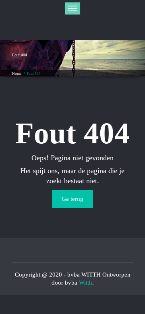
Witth (85, 282)
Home (16, 74)
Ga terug (72, 199)
